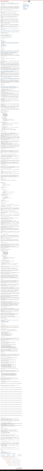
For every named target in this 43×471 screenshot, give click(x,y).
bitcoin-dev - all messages (26, 5)
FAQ (11, 470)
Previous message (25, 8)
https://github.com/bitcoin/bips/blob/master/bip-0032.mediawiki (8, 51)
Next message (25, 9)
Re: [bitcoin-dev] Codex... (9, 460)
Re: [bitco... (10, 464)
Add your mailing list (8, 470)
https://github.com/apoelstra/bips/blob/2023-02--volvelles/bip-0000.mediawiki (10, 30)
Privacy (15, 470)
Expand (24, 7)
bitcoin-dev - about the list (26, 6)
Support (13, 470)
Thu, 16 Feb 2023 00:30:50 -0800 (10, 2)
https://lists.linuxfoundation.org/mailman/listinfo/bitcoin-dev (8, 453)
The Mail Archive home (25, 4)
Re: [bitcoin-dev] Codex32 (5, 457)
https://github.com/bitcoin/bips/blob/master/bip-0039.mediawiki (8, 78)
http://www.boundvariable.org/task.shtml (6, 37)
